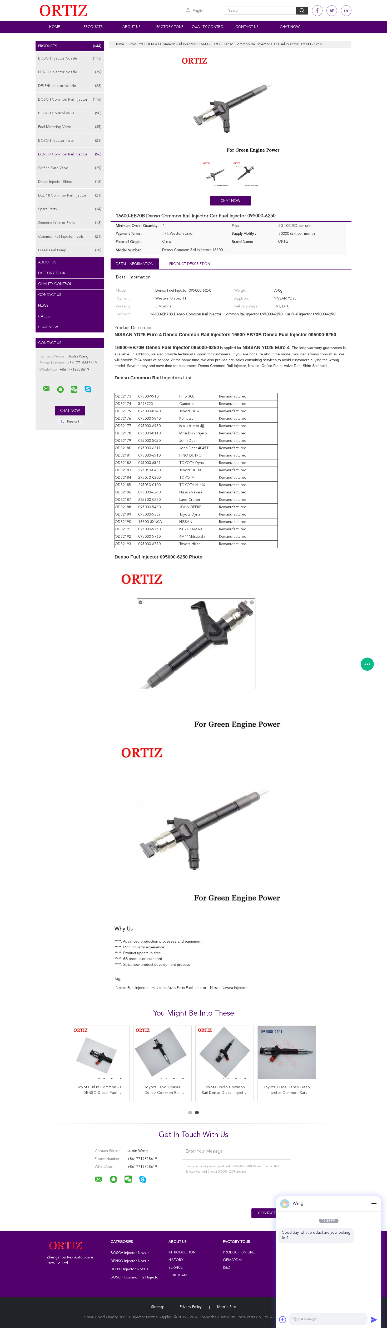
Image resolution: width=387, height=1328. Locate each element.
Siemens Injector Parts (69, 223)
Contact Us (247, 27)
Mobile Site (226, 1307)
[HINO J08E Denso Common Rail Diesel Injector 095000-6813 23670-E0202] (162, 1055)
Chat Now (290, 27)
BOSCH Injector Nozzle (69, 58)
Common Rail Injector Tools (69, 236)
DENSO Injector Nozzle (69, 72)
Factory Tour (169, 27)
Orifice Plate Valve (69, 168)
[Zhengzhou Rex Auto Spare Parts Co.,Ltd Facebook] (317, 10)
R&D (226, 1268)
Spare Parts (69, 209)
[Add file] (282, 1319)
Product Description (189, 264)
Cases (44, 316)
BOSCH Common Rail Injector (69, 99)
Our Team (177, 1275)
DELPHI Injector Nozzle (69, 86)
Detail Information (134, 264)
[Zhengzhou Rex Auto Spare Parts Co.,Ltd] (46, 388)
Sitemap (157, 1307)
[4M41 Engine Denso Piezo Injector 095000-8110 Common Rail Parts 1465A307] (100, 1055)
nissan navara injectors (229, 988)
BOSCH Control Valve (69, 113)
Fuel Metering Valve (69, 127)
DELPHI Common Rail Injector (69, 195)
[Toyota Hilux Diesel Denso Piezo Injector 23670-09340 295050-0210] (287, 1055)
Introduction (182, 1252)
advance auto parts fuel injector (179, 988)
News (43, 305)
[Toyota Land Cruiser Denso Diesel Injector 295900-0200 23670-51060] (225, 1055)
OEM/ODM (232, 1260)
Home (54, 27)
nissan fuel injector (132, 988)
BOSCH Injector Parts (69, 141)
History (175, 1260)
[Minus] (374, 1203)
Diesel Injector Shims (69, 182)
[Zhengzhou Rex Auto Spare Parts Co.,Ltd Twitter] (331, 10)
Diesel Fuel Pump (69, 250)
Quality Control (208, 27)
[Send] (374, 1319)
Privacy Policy (191, 1307)
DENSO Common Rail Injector (69, 154)
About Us (131, 27)
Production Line (239, 1252)
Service (175, 1268)
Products (93, 27)
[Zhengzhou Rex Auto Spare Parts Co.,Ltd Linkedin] (346, 10)
